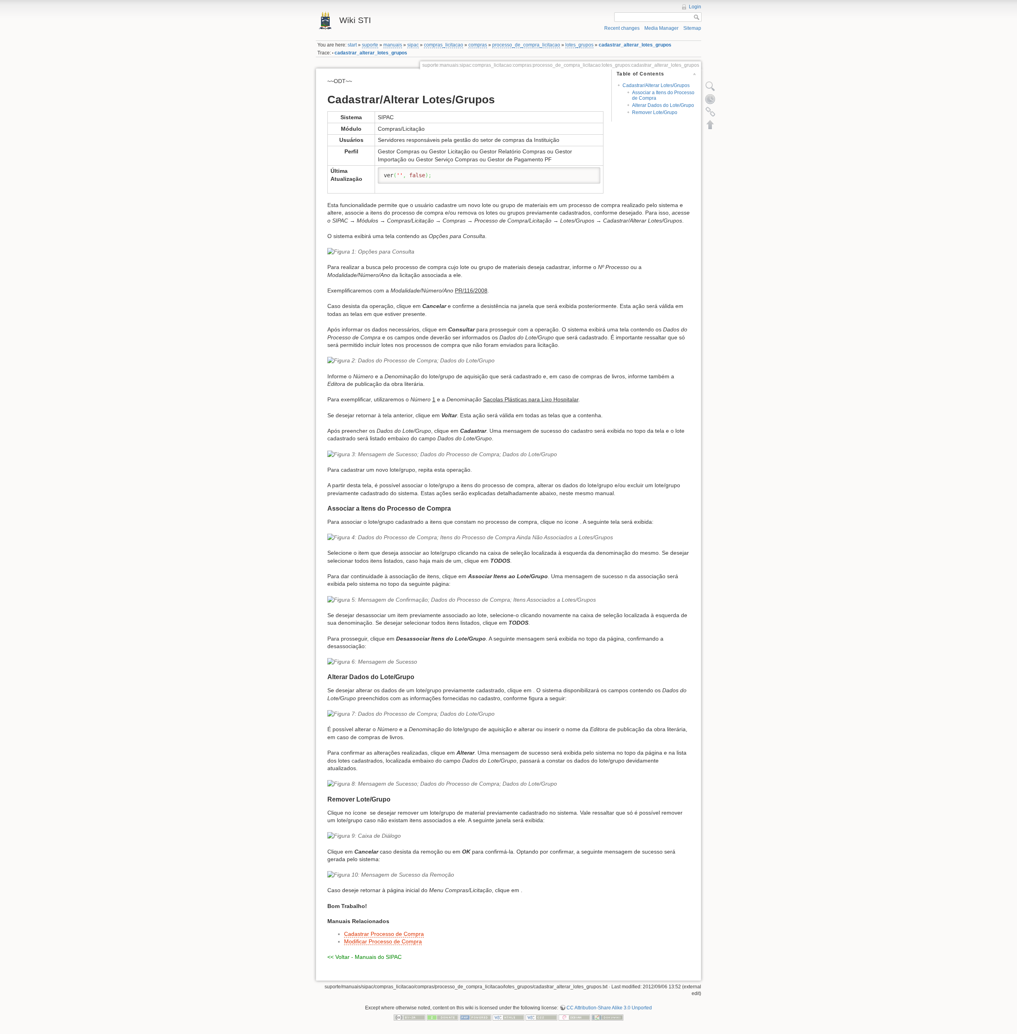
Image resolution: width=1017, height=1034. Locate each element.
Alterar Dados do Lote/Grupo (663, 105)
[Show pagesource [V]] (710, 86)
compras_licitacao (443, 45)
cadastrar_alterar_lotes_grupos (635, 45)
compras (477, 45)
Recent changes (622, 28)
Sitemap (692, 28)
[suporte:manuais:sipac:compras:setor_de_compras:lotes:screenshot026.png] (508, 836)
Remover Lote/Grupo (654, 112)
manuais (392, 45)
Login (695, 7)
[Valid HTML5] (508, 1017)
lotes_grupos (579, 45)
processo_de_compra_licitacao (526, 45)
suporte (370, 45)
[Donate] (442, 1017)
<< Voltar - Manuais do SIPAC (364, 957)
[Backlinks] (710, 111)
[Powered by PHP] (475, 1017)
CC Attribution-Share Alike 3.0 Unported (609, 1008)
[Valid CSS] (541, 1017)
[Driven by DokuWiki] (607, 1017)
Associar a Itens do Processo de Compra (663, 95)
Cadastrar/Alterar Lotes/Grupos (656, 85)
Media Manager (661, 28)
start (352, 45)
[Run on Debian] (574, 1017)
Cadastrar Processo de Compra (384, 934)
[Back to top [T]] (710, 124)
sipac (413, 45)
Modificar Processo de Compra (383, 941)
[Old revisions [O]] (710, 99)
